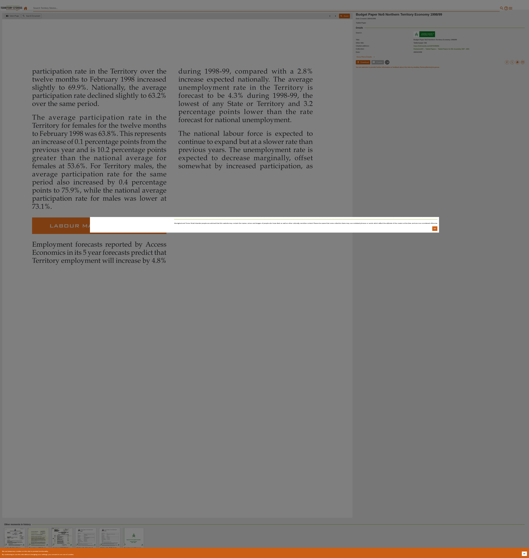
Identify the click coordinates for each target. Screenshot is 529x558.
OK (435, 228)
